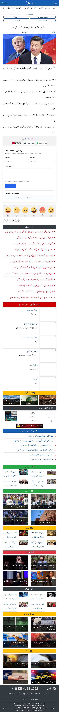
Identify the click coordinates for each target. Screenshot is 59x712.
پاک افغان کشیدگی (42, 20)
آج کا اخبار (40, 8)
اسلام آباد (50, 417)
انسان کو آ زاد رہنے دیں (32, 310)
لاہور (52, 413)
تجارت (28, 528)
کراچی (52, 421)
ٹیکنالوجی (27, 589)
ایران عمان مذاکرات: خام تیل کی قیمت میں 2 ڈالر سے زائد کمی (37, 537)
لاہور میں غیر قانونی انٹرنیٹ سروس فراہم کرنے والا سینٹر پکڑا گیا (9, 599)
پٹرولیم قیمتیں (16, 20)
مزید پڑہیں (28, 227)
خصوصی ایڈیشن (10, 8)
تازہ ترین (47, 8)
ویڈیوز (18, 699)
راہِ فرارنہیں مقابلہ (33, 365)
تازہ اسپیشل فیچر (28, 393)
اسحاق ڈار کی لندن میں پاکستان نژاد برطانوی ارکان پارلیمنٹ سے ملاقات (9, 486)
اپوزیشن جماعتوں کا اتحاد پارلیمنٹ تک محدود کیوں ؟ (41, 459)
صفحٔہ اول (54, 8)
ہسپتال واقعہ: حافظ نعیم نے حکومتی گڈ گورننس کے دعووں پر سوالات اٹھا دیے (9, 476)
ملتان (32, 421)
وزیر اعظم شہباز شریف (43, 17)
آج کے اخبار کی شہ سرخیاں (28, 430)
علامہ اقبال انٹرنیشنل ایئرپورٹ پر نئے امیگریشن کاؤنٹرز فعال (37, 486)
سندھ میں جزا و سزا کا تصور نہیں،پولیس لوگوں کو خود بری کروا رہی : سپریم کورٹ (35, 445)
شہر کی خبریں (26, 8)
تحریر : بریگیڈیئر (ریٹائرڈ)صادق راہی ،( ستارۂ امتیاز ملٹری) (27, 328)
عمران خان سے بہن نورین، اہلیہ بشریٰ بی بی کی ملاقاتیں (41, 455)
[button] (5, 400)
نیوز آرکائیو (37, 694)
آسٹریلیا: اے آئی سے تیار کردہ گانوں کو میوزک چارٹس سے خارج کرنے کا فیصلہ (37, 599)
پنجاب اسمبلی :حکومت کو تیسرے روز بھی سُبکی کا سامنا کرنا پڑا (40, 436)
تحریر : (36, 342)
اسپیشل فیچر (18, 8)
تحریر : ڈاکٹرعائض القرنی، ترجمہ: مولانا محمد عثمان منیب (28, 355)
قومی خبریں (28, 467)
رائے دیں (29, 694)
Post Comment (10, 186)
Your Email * (33, 157)
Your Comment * (9, 166)
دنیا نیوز (24, 699)
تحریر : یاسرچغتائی (34, 314)
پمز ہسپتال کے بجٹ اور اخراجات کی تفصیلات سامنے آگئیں (37, 476)
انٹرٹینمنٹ (28, 552)
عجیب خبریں (27, 614)
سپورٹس (27, 491)
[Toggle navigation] (55, 2)
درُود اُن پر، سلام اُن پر (32, 352)
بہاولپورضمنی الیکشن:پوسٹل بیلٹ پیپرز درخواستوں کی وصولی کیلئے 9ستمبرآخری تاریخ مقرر (33, 441)
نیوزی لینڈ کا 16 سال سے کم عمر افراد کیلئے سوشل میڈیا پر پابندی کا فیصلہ (9, 608)
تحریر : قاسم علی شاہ (34, 369)
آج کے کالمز (33, 8)
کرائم (27, 650)
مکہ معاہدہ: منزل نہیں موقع (31, 324)
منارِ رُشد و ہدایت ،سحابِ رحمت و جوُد (28, 338)
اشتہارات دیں (11, 694)
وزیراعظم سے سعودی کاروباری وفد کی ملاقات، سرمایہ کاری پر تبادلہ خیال (9, 547)
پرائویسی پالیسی (21, 694)
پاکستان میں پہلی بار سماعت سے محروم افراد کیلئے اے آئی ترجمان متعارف (37, 608)
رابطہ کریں (45, 694)
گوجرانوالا (31, 417)
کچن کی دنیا (35, 379)
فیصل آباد (31, 413)
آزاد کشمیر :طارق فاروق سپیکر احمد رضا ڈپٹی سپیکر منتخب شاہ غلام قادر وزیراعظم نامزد (35, 450)
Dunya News (34, 699)
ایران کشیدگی (16, 17)
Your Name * (7, 157)
